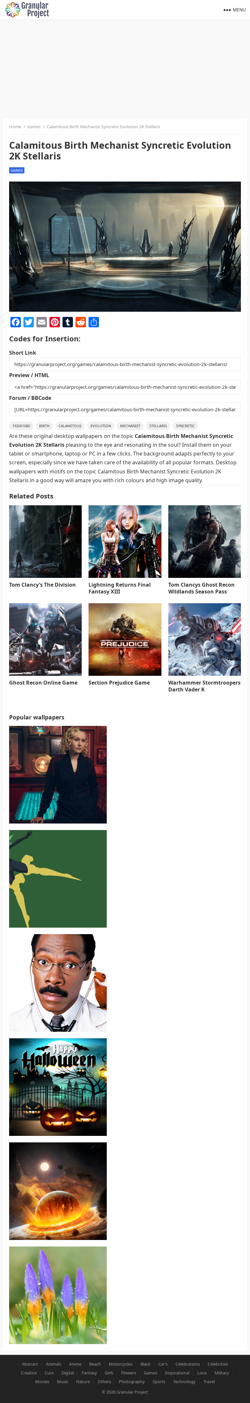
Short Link (22, 352)
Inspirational (177, 1373)
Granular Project (132, 1392)
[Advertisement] (125, 68)
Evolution (100, 425)
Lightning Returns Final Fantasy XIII (120, 588)
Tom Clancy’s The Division (42, 584)
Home (15, 126)
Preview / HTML (29, 375)
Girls (109, 1373)
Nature (83, 1381)
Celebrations (187, 1364)
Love (202, 1373)
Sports (159, 1381)
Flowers (128, 1373)
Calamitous (70, 425)
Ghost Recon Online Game (43, 682)
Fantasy (89, 1373)
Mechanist (130, 425)
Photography (132, 1381)
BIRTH (44, 425)
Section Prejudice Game (119, 682)
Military (222, 1373)
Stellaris (158, 425)
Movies (42, 1381)
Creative (29, 1373)
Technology (184, 1381)
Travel (209, 1381)
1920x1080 (21, 425)
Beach (95, 1364)
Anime (75, 1364)
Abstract (30, 1364)
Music (62, 1381)
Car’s (163, 1364)
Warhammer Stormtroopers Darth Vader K (204, 686)
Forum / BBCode (30, 398)
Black (145, 1364)
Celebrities (218, 1364)
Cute (49, 1373)
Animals (53, 1364)
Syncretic (185, 425)
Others (104, 1381)
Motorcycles (120, 1364)
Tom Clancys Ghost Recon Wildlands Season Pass (201, 588)
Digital (68, 1373)
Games (34, 126)
